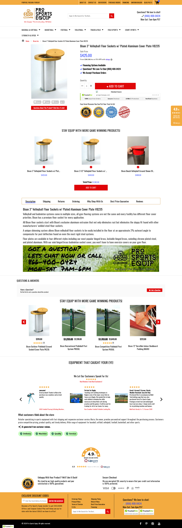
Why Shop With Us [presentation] (95, 201)
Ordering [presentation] (76, 201)
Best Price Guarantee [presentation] (119, 201)
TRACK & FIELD (95, 29)
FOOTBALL (64, 29)
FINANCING (126, 2)
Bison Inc (36, 41)
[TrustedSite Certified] (131, 512)
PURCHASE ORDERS (114, 2)
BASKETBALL (49, 29)
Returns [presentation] (61, 201)
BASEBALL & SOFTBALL (30, 29)
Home (27, 41)
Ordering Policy (77, 499)
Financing (94, 507)
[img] (91, 379)
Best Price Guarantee (98, 504)
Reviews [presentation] (139, 201)
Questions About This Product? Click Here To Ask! (49, 108)
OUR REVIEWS (102, 2)
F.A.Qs (74, 507)
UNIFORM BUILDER (136, 2)
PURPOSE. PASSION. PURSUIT (31, 2)
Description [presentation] (30, 201)
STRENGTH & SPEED (29, 35)
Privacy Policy (76, 501)
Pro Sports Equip (32, 523)
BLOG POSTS (148, 2)
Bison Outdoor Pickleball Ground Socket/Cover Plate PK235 (39, 348)
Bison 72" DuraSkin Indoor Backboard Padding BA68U (143, 347)
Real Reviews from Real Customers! (91, 381)
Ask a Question (155, 290)
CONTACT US (92, 2)
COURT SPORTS (131, 29)
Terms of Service (77, 504)
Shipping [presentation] (47, 201)
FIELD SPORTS (113, 29)
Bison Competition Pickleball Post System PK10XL (108, 348)
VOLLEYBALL (79, 29)
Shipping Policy (96, 499)
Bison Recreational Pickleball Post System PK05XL (73, 347)
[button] (21, 399)
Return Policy (95, 501)
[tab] (30, 201)
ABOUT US (83, 2)
